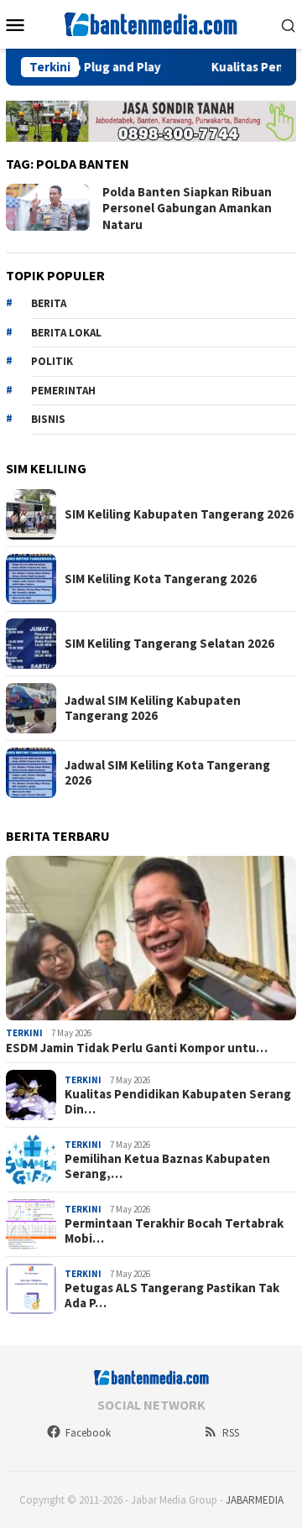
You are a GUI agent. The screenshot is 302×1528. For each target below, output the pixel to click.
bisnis (48, 419)
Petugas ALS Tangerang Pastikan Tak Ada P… (172, 1295)
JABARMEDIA (255, 1500)
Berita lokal (66, 333)
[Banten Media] (151, 22)
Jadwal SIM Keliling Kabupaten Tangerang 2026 (153, 708)
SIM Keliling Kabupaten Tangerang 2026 (179, 514)
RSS (230, 1433)
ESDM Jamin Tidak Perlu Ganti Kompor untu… (137, 1048)
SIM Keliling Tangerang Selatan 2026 (169, 643)
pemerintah (63, 390)
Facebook (88, 1433)
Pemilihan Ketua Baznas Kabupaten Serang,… (167, 1166)
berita (48, 303)
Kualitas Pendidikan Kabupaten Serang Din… (178, 1102)
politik (52, 361)
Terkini (24, 1033)
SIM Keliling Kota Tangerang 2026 (161, 579)
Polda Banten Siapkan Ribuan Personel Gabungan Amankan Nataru (187, 208)
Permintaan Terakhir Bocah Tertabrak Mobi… (174, 1231)
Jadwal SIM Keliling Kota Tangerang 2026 (167, 773)
